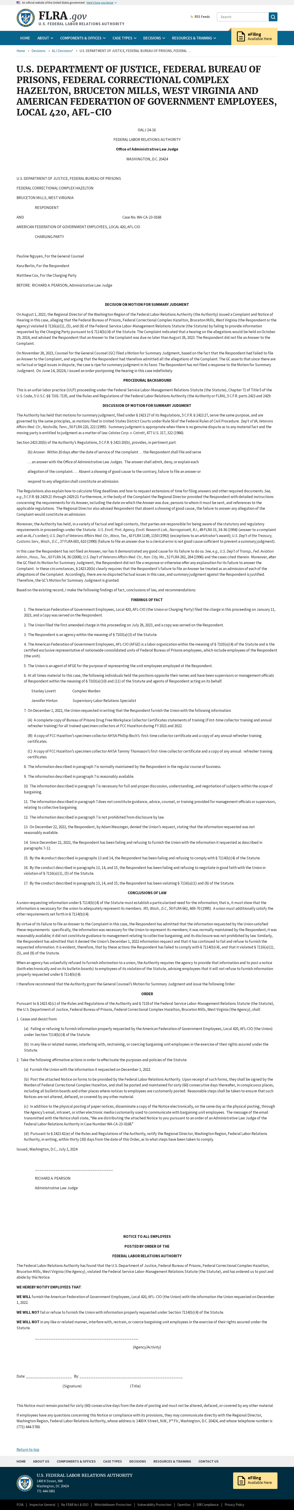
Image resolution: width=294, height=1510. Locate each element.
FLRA (63, 15)
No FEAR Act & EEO (74, 1504)
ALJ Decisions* (62, 51)
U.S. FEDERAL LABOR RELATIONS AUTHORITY (85, 1475)
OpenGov (184, 1504)
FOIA (20, 1504)
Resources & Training (172, 1461)
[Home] (26, 18)
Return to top (28, 1449)
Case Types (112, 1461)
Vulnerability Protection (154, 1504)
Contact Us (208, 1461)
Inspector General (42, 1504)
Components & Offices (76, 1461)
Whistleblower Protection (112, 1504)
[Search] (273, 16)
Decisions (38, 51)
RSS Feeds (202, 17)
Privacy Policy (234, 1504)
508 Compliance (208, 1504)
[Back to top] (282, 1498)
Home (25, 38)
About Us (41, 1461)
